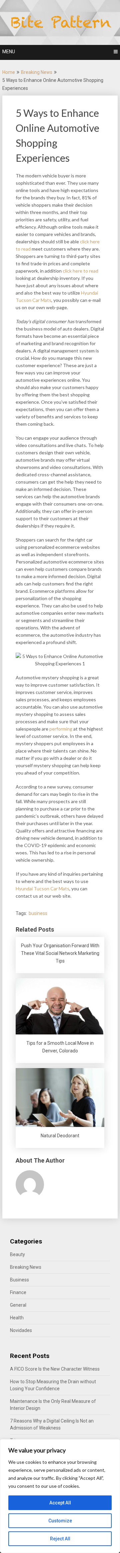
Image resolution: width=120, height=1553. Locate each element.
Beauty (17, 1254)
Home (8, 72)
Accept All (60, 1502)
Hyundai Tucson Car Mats (42, 888)
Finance (18, 1292)
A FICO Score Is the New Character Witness (55, 1369)
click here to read (80, 271)
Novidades (21, 1330)
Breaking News (36, 72)
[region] (60, 1496)
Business (19, 1279)
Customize (60, 1520)
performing (60, 729)
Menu (8, 51)
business (38, 913)
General (18, 1305)
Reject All (60, 1538)
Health (17, 1317)
